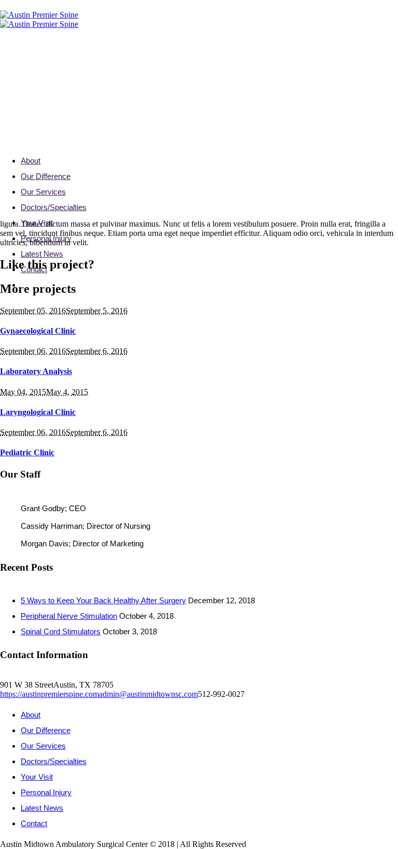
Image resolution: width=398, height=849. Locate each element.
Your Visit (37, 776)
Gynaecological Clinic (38, 330)
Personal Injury (46, 792)
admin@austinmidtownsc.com (148, 694)
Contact (34, 823)
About (30, 714)
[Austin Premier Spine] (39, 19)
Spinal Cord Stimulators (61, 631)
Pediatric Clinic (27, 452)
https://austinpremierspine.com (49, 694)
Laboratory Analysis (36, 371)
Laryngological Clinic (38, 412)
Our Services (43, 745)
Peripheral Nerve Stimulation (69, 616)
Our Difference (45, 730)
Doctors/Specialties (54, 761)
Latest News (42, 807)
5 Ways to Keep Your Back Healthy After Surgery (103, 600)
